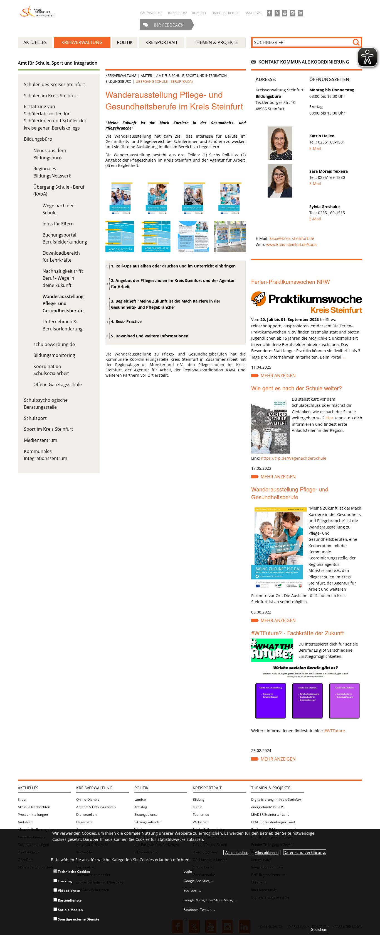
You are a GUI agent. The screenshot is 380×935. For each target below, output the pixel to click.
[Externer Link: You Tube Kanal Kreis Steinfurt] (284, 13)
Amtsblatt (25, 822)
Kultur (197, 807)
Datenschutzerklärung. (304, 852)
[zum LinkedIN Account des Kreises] (300, 13)
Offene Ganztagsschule (57, 384)
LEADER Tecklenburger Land (273, 822)
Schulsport (35, 418)
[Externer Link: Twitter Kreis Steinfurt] (277, 13)
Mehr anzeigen (278, 375)
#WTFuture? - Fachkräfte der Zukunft (297, 633)
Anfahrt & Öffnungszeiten (96, 807)
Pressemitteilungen (33, 814)
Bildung (198, 799)
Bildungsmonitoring (54, 355)
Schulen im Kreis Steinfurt (51, 95)
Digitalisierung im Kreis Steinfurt (276, 799)
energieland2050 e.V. (267, 807)
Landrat (140, 799)
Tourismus (201, 814)
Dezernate (84, 822)
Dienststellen (86, 814)
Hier (329, 417)
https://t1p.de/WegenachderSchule (293, 458)
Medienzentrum (40, 440)
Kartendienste (69, 900)
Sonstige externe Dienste (78, 919)
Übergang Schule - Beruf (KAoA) (164, 81)
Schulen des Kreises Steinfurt (54, 84)
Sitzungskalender (147, 822)
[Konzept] (193, 250)
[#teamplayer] (121, 212)
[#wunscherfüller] (230, 212)
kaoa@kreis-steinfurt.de (292, 238)
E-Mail (315, 148)
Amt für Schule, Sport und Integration (57, 63)
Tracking (64, 881)
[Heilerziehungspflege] (121, 250)
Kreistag (140, 807)
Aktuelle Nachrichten (34, 807)
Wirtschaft (201, 822)
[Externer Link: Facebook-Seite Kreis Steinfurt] (269, 13)
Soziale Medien (70, 909)
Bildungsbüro (38, 139)
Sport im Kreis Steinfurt (48, 429)
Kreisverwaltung (120, 75)
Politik (141, 787)
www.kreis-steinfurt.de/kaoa (291, 244)
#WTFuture (334, 730)
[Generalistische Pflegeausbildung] (157, 250)
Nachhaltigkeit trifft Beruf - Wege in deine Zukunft (63, 278)
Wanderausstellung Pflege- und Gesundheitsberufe (63, 303)
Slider (22, 799)
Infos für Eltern (58, 224)
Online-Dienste (87, 799)
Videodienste (68, 890)
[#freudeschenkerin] (193, 212)
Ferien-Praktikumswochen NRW (290, 281)
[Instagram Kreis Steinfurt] (292, 13)
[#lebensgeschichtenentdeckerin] (157, 212)
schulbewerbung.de (54, 344)
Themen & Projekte (270, 787)
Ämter (146, 75)
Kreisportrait (207, 787)
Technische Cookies (73, 871)
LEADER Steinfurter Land (270, 814)
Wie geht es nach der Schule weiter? (296, 388)
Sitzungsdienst (145, 814)
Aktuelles (28, 787)
